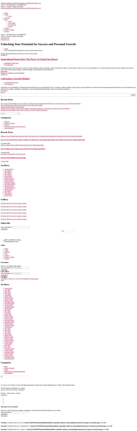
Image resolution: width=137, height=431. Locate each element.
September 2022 (9, 352)
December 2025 (9, 182)
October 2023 (8, 342)
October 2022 (8, 350)
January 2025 (8, 318)
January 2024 (8, 338)
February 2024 (8, 337)
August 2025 (8, 189)
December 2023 (9, 340)
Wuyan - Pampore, (6, 6)
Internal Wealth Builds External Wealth (12, 107)
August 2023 (8, 343)
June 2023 (7, 345)
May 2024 (7, 332)
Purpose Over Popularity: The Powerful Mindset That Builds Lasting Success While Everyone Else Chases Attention (35, 108)
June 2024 (7, 330)
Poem (6, 125)
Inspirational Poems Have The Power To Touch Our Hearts (29, 59)
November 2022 (9, 348)
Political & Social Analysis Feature (15, 126)
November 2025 (9, 184)
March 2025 (8, 196)
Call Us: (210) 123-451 (7, 390)
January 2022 (8, 355)
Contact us (4, 395)
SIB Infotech (34, 279)
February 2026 (9, 179)
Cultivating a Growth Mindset (15, 78)
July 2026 (7, 171)
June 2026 (8, 172)
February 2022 (8, 353)
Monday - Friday (6, 393)
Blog (7, 121)
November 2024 (9, 322)
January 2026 (9, 181)
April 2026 (8, 176)
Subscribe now (5, 38)
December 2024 (9, 320)
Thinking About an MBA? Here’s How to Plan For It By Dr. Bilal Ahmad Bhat (24, 110)
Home (6, 49)
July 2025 (7, 191)
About (6, 250)
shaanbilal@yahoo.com (11, 63)
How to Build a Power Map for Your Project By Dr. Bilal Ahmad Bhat (21, 105)
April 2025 (8, 194)
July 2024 (7, 328)
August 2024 (8, 327)
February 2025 (8, 317)
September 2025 (9, 187)
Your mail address (6, 268)
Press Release (9, 128)
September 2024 (9, 325)
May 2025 (8, 192)
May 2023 (7, 347)
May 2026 (8, 174)
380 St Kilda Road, (6, 388)
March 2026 (8, 177)
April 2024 (7, 333)
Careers (6, 255)
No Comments (8, 65)
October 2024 (8, 323)
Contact (6, 259)
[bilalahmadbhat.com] (7, 3)
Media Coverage (9, 123)
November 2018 (9, 358)
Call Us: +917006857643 (8, 5)
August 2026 (8, 169)
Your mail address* (6, 227)
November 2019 (9, 357)
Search (3, 92)
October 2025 (9, 186)
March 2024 (8, 335)
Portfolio (7, 252)
